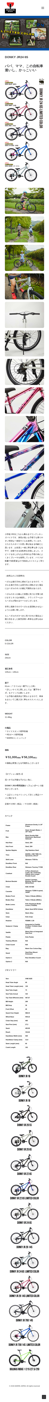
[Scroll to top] (44, 1397)
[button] (42, 8)
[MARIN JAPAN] (24, 7)
